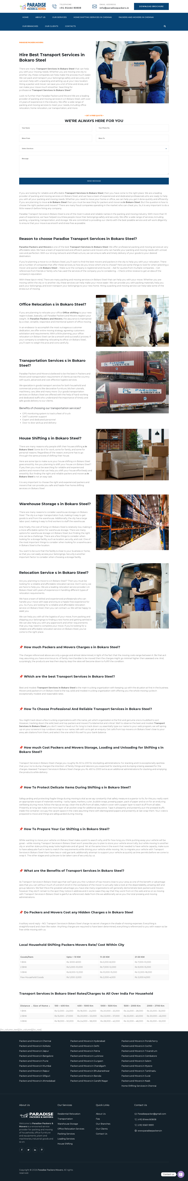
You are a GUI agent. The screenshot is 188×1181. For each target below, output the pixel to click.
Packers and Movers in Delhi (84, 1046)
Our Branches (30, 26)
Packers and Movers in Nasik (135, 1081)
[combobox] (94, 148)
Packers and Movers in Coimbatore (139, 1056)
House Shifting (65, 1144)
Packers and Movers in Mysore (136, 1066)
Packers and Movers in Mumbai (35, 1066)
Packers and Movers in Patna (85, 1051)
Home (25, 17)
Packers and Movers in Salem (136, 1061)
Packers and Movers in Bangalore (36, 1056)
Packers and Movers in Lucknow (86, 1056)
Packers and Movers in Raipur (34, 1071)
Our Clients (51, 26)
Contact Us (101, 1134)
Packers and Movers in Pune (33, 1061)
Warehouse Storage (68, 1124)
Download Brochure (151, 6)
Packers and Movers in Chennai (136, 17)
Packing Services (66, 1134)
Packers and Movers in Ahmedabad (37, 1081)
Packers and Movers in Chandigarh (88, 1066)
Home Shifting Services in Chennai (93, 17)
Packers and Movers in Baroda (85, 1076)
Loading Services (66, 1139)
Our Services (59, 17)
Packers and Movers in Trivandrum (139, 1051)
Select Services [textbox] (27, 148)
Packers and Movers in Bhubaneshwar (90, 1071)
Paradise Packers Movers (50, 1170)
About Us (40, 17)
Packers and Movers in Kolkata (34, 1046)
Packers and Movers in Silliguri (34, 1076)
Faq (98, 1119)
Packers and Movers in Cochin (136, 1046)
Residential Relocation (69, 1114)
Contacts (70, 26)
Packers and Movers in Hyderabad (87, 1041)
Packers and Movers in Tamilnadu (138, 1071)
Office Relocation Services (71, 1129)
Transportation (65, 1119)
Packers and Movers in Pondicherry (139, 1041)
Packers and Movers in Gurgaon (86, 1061)
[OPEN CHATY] (180, 1174)
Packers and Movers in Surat (136, 1076)
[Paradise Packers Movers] (32, 6)
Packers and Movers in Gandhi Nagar (89, 1081)
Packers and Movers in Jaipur (34, 1051)
